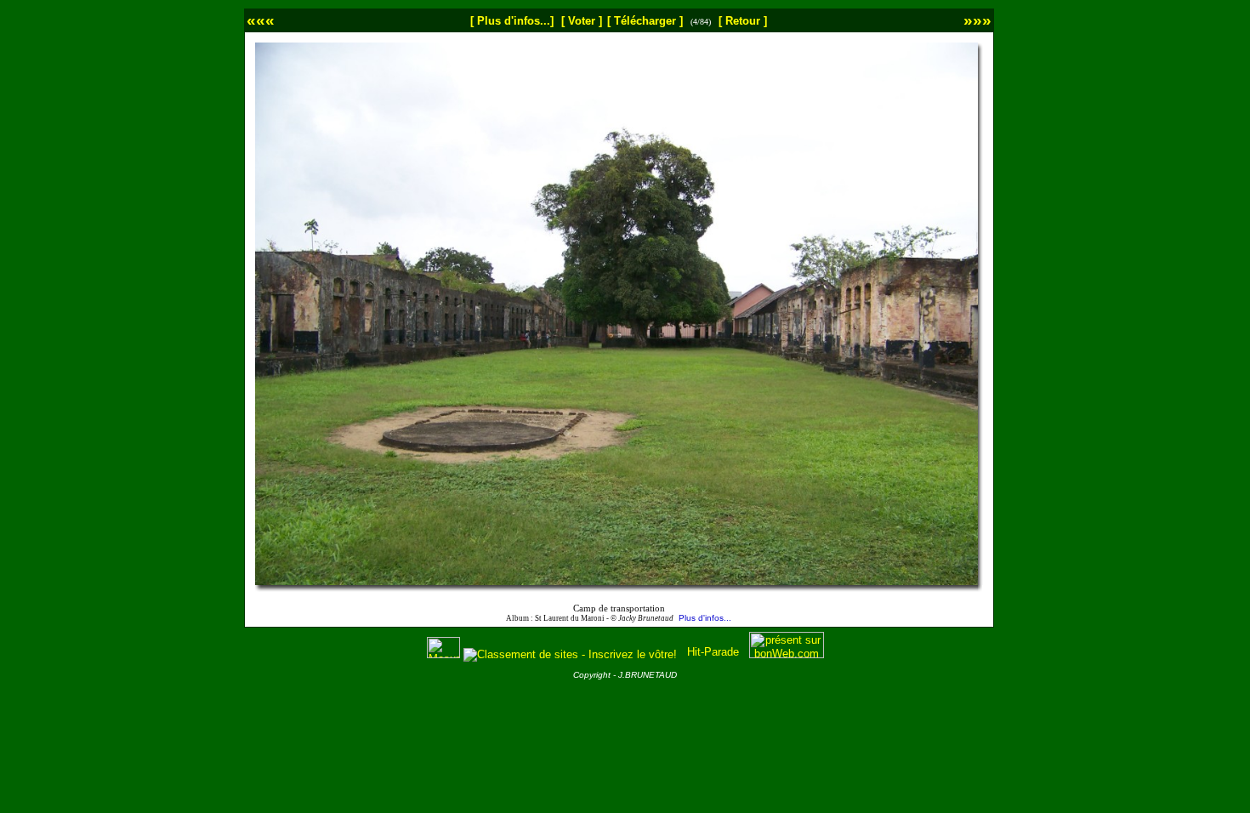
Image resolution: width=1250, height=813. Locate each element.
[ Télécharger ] (645, 20)
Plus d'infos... (705, 618)
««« (261, 20)
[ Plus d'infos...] (512, 20)
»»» (977, 20)
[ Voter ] (581, 20)
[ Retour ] (743, 20)
